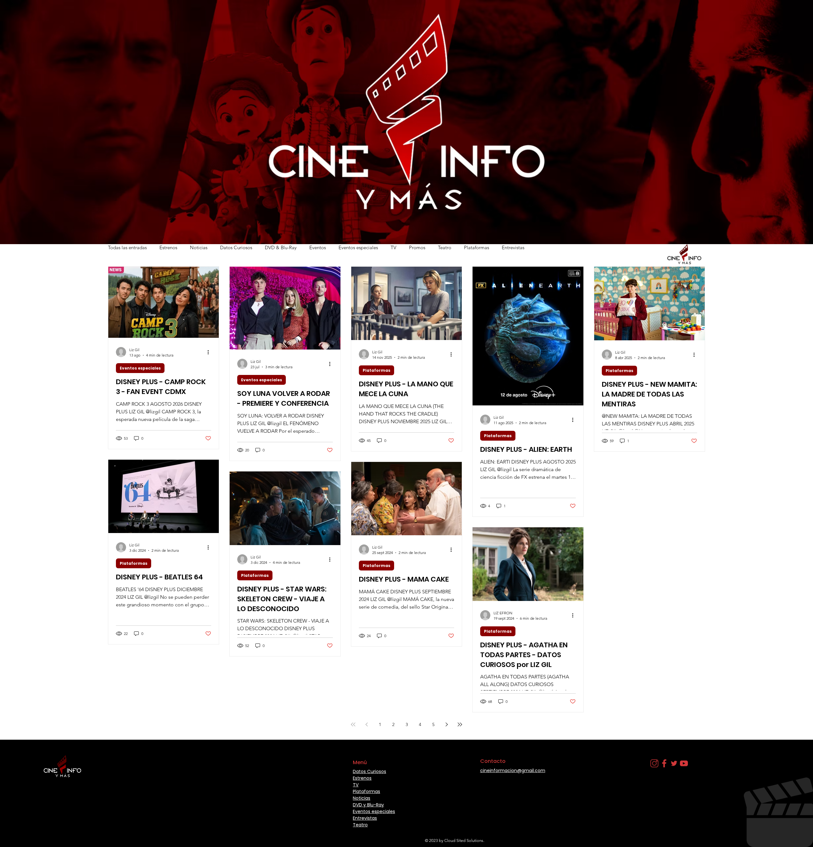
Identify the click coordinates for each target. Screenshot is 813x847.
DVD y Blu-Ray (368, 805)
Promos (417, 247)
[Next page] (446, 724)
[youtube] (684, 763)
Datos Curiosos (236, 247)
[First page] (353, 724)
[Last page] (460, 724)
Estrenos (168, 247)
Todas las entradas (127, 247)
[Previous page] (366, 724)
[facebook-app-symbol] (664, 763)
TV (393, 247)
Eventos (317, 247)
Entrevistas (513, 247)
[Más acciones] (210, 352)
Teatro (444, 247)
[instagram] (654, 763)
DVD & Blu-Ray (281, 247)
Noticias (198, 247)
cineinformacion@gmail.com (512, 770)
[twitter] (674, 763)
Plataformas (476, 247)
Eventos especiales (358, 247)
